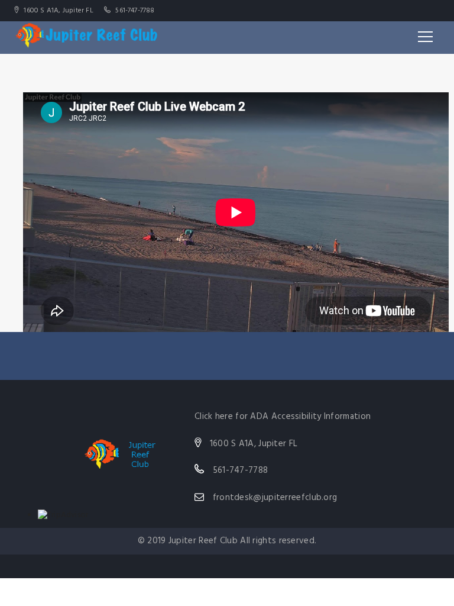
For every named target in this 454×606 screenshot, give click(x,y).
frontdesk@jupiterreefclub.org (275, 498)
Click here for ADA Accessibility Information (282, 417)
